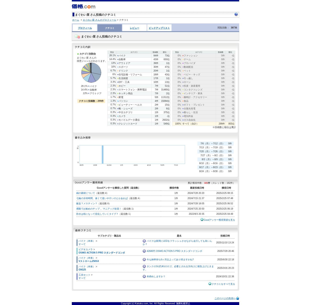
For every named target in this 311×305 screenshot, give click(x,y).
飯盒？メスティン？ (86, 203)
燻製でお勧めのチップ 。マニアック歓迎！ (98, 208)
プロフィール (85, 28)
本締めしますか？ (156, 276)
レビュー (134, 28)
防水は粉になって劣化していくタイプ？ (97, 214)
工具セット (84, 274)
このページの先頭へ (225, 298)
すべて (82, 244)
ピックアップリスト (159, 28)
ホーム (75, 20)
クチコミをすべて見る (223, 284)
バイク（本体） (87, 241)
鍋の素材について (85, 193)
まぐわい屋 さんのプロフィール (99, 20)
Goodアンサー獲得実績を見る (219, 220)
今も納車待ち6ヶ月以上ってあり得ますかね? (170, 259)
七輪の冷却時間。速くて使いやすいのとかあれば (102, 198)
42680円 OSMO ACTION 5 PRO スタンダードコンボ (174, 251)
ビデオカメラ (86, 249)
